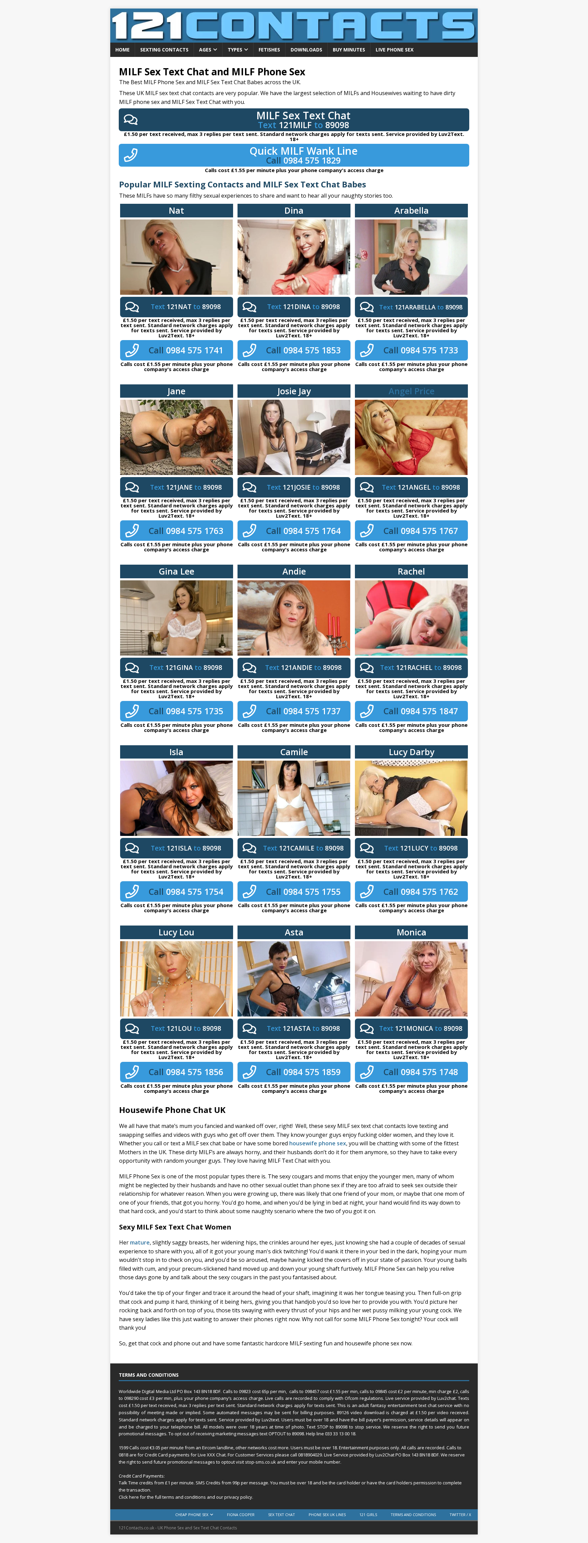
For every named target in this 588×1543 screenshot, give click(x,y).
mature (140, 1242)
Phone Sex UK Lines (327, 1514)
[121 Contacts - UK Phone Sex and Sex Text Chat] (294, 38)
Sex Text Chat (281, 1514)
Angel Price (412, 391)
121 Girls (368, 1514)
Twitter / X (460, 1514)
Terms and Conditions (413, 1514)
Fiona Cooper (241, 1514)
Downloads (306, 49)
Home (122, 49)
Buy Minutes (349, 49)
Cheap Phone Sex (191, 1514)
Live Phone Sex (394, 49)
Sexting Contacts (164, 49)
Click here (129, 1497)
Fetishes (269, 49)
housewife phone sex (317, 1143)
